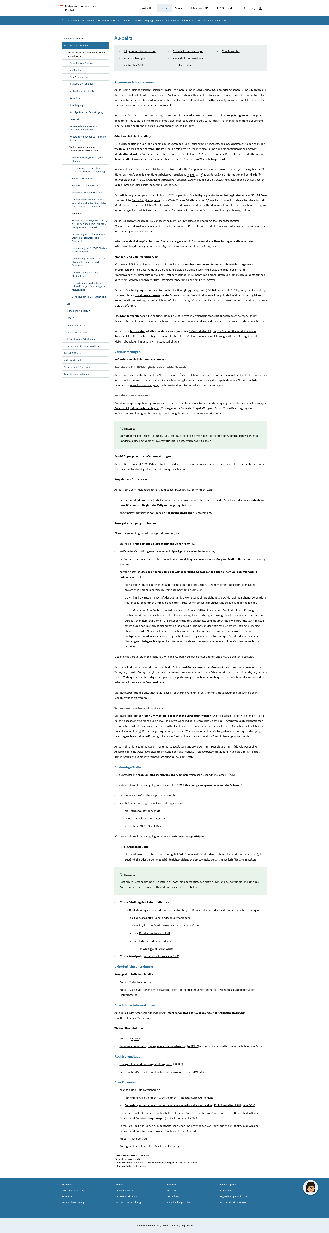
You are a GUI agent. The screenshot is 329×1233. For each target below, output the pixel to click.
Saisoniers (74, 98)
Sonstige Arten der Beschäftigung (86, 112)
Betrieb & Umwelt (73, 352)
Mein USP (172, 1190)
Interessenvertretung (78, 331)
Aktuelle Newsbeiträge (73, 1190)
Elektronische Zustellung (127, 1202)
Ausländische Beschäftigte (82, 91)
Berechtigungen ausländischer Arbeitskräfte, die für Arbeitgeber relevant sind (88, 286)
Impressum (187, 1225)
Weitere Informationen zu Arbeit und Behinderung (88, 138)
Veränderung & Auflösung (77, 367)
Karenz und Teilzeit (76, 324)
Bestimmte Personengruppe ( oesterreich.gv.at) (149, 882)
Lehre (70, 303)
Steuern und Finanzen (126, 1196)
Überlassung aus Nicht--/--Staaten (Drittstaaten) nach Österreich (89, 262)
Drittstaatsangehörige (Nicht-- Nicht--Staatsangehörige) (89, 169)
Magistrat (159, 818)
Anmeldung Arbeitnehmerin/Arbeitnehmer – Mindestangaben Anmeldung (169, 1097)
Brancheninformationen (76, 374)
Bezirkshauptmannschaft (144, 811)
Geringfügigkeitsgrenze (146, 200)
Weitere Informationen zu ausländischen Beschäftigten (185, 20)
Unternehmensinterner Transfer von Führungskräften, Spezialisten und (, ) (89, 203)
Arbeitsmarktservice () (161, 956)
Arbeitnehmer (76, 70)
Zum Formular (231, 51)
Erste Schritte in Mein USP (233, 1202)
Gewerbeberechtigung (168, 126)
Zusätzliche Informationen (189, 58)
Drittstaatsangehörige (128, 403)
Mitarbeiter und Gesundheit (159, 185)
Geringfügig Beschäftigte (81, 84)
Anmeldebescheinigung (144, 385)
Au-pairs (76, 213)
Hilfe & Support (223, 8)
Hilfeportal (225, 1190)
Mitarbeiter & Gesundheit (81, 20)
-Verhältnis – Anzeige (137, 982)
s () (130, 1038)
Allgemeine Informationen (140, 51)
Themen (164, 8)
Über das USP (199, 8)
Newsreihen (68, 1196)
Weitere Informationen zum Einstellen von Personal (83, 128)
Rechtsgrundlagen (184, 65)
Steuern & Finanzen (74, 38)
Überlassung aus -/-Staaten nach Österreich (89, 250)
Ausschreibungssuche (178, 1202)
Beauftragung (76, 105)
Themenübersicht (123, 1190)
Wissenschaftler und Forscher (87, 192)
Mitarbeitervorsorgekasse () (179, 174)
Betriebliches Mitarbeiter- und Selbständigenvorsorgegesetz (156, 1072)
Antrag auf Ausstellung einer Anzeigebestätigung (149, 1146)
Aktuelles (147, 8)
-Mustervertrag (133, 990)
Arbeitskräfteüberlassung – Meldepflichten (86, 274)
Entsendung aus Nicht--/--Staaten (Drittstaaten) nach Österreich (88, 238)
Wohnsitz (204, 859)
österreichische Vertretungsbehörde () (168, 854)
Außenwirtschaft (72, 360)
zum (215, 667)
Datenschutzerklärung (148, 1225)
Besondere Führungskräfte (85, 185)
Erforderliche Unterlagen (188, 51)
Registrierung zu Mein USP (233, 1196)
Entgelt (70, 317)
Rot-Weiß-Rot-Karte (82, 178)
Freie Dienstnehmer (79, 77)
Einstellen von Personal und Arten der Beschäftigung (125, 20)
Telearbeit (74, 119)
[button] (310, 1187)
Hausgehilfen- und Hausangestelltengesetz (146, 1064)
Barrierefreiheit (170, 1225)
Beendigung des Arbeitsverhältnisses (85, 345)
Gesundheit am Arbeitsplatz (81, 338)
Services (180, 8)
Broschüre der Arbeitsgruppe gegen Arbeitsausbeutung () (159, 1046)
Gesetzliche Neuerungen (74, 1202)
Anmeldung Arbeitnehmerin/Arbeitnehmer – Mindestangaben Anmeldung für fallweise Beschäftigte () (190, 1105)
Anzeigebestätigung (165, 413)
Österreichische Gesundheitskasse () (209, 775)
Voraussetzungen (134, 58)
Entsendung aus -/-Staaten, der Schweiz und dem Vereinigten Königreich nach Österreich (89, 224)
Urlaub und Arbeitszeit (78, 310)
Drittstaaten (137, 331)
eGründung (173, 1196)
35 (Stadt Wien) (151, 826)
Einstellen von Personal (81, 63)
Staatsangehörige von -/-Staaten (88, 159)
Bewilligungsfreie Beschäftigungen (89, 296)
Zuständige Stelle (134, 65)
